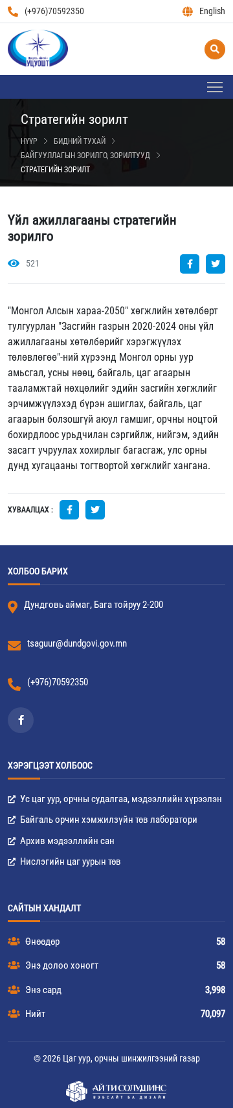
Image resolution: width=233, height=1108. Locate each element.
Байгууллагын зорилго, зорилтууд (85, 155)
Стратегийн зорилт (55, 170)
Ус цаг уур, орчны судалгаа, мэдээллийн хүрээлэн (120, 799)
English (212, 11)
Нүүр (29, 141)
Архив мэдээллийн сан (66, 841)
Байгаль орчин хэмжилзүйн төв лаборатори (107, 819)
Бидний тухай (79, 141)
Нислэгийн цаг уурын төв (69, 861)
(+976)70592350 (54, 11)
